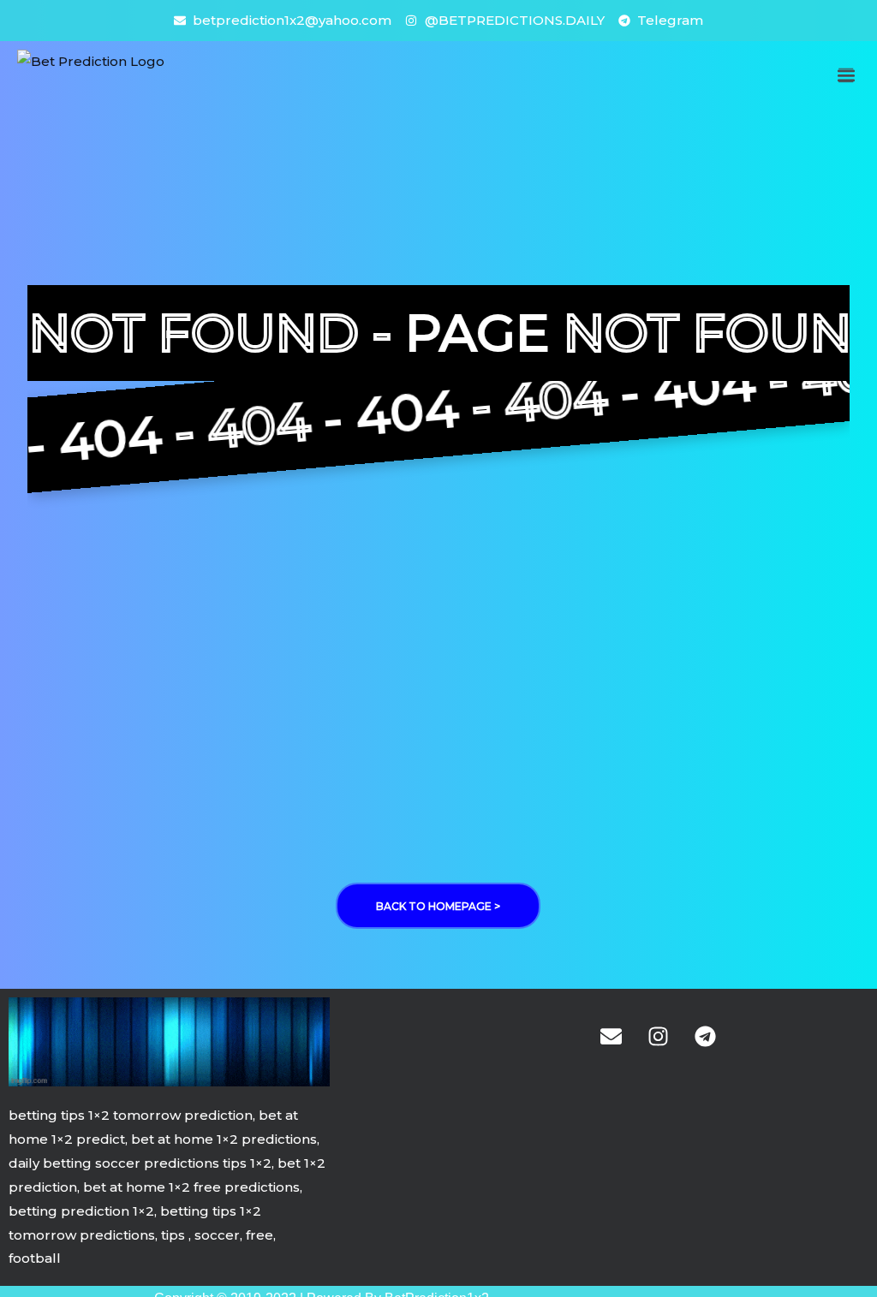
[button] (846, 75)
